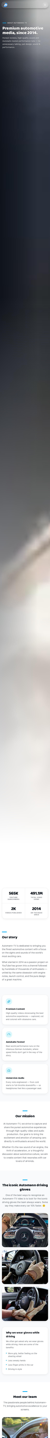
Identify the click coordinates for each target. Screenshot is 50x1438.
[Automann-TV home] (5, 5)
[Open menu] (45, 4)
